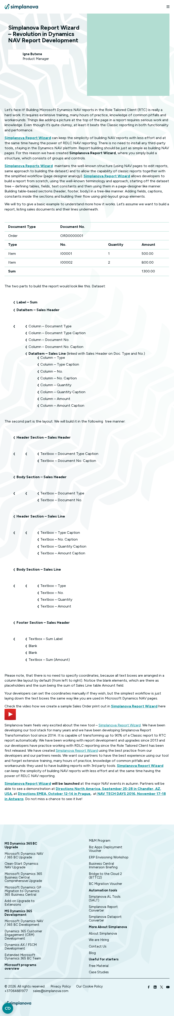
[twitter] (161, 987)
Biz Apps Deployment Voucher (105, 849)
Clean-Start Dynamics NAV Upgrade (21, 865)
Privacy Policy (61, 986)
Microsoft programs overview (20, 967)
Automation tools (103, 890)
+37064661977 (16, 991)
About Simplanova (103, 933)
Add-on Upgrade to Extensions (20, 903)
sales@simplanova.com (50, 991)
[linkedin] (155, 987)
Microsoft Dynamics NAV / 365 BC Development (24, 923)
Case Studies (99, 972)
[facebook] (148, 987)
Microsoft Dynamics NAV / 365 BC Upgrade (24, 855)
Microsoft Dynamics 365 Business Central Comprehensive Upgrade (23, 877)
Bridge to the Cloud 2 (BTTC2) (105, 875)
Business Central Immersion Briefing (103, 865)
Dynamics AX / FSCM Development (21, 946)
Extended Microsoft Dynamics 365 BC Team (23, 957)
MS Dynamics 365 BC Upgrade (21, 845)
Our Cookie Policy (89, 986)
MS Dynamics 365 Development (18, 913)
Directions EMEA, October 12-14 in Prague (54, 794)
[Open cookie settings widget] (7, 1008)
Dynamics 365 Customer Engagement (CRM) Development (23, 934)
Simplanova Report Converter (103, 908)
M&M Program (99, 841)
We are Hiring (99, 940)
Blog (92, 953)
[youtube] (167, 987)
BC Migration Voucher (105, 884)
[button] (166, 6)
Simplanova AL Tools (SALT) (105, 898)
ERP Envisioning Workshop (108, 857)
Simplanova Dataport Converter (105, 918)
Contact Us (97, 946)
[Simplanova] (21, 6)
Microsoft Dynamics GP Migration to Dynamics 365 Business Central (23, 891)
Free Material (99, 966)
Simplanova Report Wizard (134, 706)
